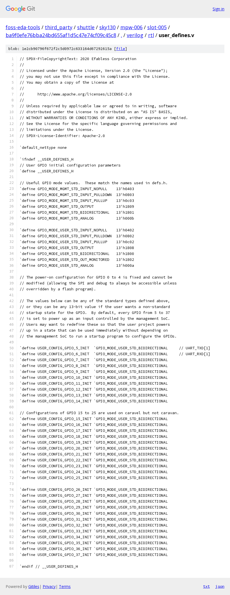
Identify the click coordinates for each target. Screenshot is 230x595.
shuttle (86, 27)
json (219, 586)
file (120, 48)
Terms (65, 586)
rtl (151, 35)
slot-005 (157, 27)
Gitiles (33, 586)
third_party (58, 27)
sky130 (107, 27)
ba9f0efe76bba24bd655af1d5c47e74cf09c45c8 (61, 35)
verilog (135, 35)
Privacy (49, 586)
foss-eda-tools (23, 27)
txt (206, 586)
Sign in (218, 9)
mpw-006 (131, 27)
